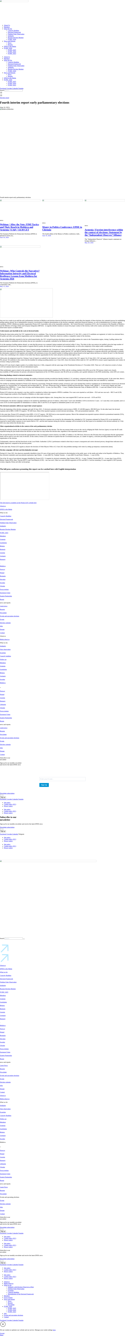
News (9, 43)
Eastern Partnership (6, 596)
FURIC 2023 (12, 53)
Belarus (2, 546)
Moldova (3, 566)
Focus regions (4, 589)
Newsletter (3, 613)
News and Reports (9, 41)
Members (7, 27)
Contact (2, 633)
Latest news (3, 606)
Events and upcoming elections (9, 616)
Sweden (2, 583)
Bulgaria (2, 549)
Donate (2, 629)
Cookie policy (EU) (10, 804)
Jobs (1, 626)
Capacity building (5, 656)
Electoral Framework (14, 32)
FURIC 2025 (12, 50)
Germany (3, 556)
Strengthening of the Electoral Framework (21, 1294)
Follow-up (3, 659)
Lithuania (3, 704)
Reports (10, 45)
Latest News (4, 1065)
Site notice (7, 802)
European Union (5, 593)
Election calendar (5, 623)
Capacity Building (13, 30)
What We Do (8, 29)
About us (3, 506)
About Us (7, 25)
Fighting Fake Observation (16, 34)
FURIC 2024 (12, 52)
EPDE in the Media (10, 46)
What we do (4, 972)
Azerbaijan (3, 543)
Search (2, 90)
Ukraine (2, 586)
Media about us (4, 639)
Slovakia (2, 579)
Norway (2, 569)
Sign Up (44, 785)
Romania (3, 576)
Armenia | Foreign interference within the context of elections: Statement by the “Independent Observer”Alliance (104, 232)
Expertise (3, 653)
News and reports (9, 1299)
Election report (4, 98)
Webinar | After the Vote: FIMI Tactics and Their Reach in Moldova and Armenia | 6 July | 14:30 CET (19, 227)
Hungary (2, 559)
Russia (2, 599)
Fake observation (5, 649)
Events (2, 619)
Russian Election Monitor (16, 37)
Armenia (2, 539)
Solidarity (11, 36)
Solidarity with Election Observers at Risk (21, 1287)
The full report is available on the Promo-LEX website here (18, 503)
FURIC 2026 (12, 39)
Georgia (2, 553)
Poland (2, 573)
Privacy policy (8, 806)
